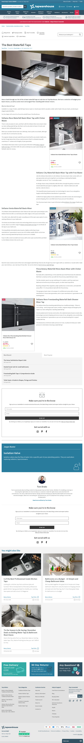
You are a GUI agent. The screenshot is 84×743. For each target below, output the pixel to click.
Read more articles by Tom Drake (42, 500)
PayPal (53, 707)
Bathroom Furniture (40, 12)
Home (3, 26)
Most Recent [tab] (7, 355)
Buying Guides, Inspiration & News (14, 26)
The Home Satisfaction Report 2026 (15, 360)
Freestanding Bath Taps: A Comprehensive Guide (19, 373)
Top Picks (27, 26)
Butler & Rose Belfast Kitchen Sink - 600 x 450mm (8, 711)
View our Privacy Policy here (68, 421)
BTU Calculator (55, 700)
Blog (53, 693)
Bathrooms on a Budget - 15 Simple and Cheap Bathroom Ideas (61, 580)
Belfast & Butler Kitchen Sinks (24, 697)
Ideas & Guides (67, 1)
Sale (77, 12)
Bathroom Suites (49, 12)
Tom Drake (17, 48)
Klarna (53, 710)
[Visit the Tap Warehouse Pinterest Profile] (42, 432)
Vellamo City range (70, 202)
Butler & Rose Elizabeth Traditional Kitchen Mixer (8, 691)
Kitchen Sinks (17, 12)
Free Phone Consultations (58, 690)
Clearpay (54, 713)
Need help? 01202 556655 (15, 1)
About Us (37, 703)
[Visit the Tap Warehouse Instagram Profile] (38, 432)
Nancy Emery (7, 597)
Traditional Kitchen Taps (24, 690)
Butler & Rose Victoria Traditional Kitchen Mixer (8, 695)
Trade (80, 1)
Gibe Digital (80, 734)
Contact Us (38, 709)
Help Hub (75, 1)
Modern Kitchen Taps (23, 693)
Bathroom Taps (25, 12)
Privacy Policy (65, 731)
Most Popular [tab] (48, 355)
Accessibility (79, 731)
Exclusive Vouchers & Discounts (57, 703)
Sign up (42, 418)
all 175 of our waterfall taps (46, 265)
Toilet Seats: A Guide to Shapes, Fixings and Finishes (20, 380)
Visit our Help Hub (6, 733)
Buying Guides (55, 696)
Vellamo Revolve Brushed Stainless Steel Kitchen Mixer (8, 705)
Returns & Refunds (39, 696)
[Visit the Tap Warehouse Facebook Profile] (46, 432)
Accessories (65, 12)
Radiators (57, 12)
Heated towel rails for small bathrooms (16, 367)
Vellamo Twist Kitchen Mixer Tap (7, 700)
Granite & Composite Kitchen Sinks (23, 702)
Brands (72, 12)
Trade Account (38, 700)
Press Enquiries (55, 717)
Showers (33, 12)
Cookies (72, 731)
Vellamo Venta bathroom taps (28, 224)
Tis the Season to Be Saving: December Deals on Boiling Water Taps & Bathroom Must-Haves (20, 632)
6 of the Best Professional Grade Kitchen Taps (20, 580)
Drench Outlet (38, 706)
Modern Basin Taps (23, 706)
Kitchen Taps (9, 12)
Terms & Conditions (56, 731)
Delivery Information (40, 693)
